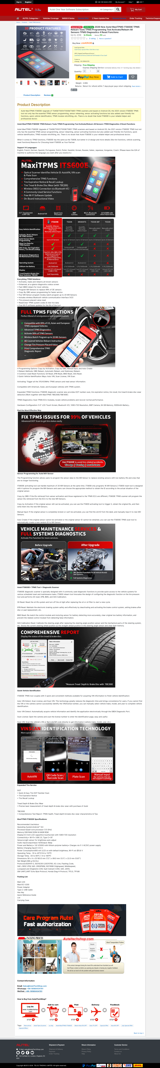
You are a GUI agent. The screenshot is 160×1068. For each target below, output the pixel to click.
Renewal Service (119, 18)
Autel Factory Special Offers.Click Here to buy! (86, 49)
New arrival (27, 1025)
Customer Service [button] (120, 1045)
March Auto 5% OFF (81, 1025)
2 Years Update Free (100, 18)
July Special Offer (127, 1025)
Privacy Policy (86, 1051)
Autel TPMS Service (34, 22)
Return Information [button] (89, 1045)
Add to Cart (116, 77)
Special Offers (23, 1028)
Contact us (118, 1051)
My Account (119, 2)
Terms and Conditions (121, 1049)
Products (24, 22)
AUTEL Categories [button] (30, 18)
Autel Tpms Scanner (40, 1025)
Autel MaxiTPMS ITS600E (64, 1025)
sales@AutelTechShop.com (34, 1049)
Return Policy (86, 1049)
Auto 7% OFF (93, 1025)
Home (18, 22)
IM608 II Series (68, 18)
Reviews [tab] (48, 95)
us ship (51, 1025)
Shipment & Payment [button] (56, 1045)
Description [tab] (32, 95)
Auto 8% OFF (115, 1025)
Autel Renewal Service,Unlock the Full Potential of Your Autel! (90, 55)
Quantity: (78, 71)
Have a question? (105, 38)
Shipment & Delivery (56, 1049)
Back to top (138, 1033)
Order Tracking (136, 18)
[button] (17, 82)
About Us (117, 1054)
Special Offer (83, 18)
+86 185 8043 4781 (104, 2)
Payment (52, 1051)
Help (130, 2)
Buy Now (94, 77)
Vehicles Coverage (51, 18)
